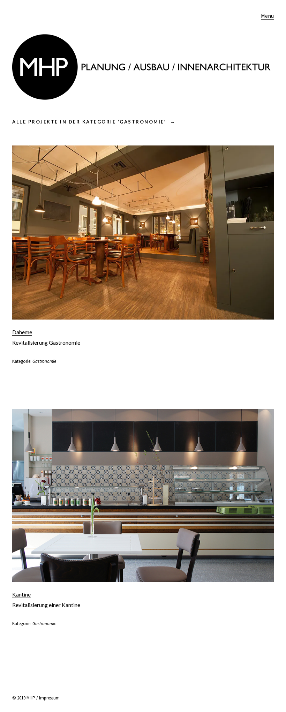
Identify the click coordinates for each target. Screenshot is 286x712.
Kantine (21, 594)
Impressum (49, 698)
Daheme (22, 332)
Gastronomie (44, 361)
